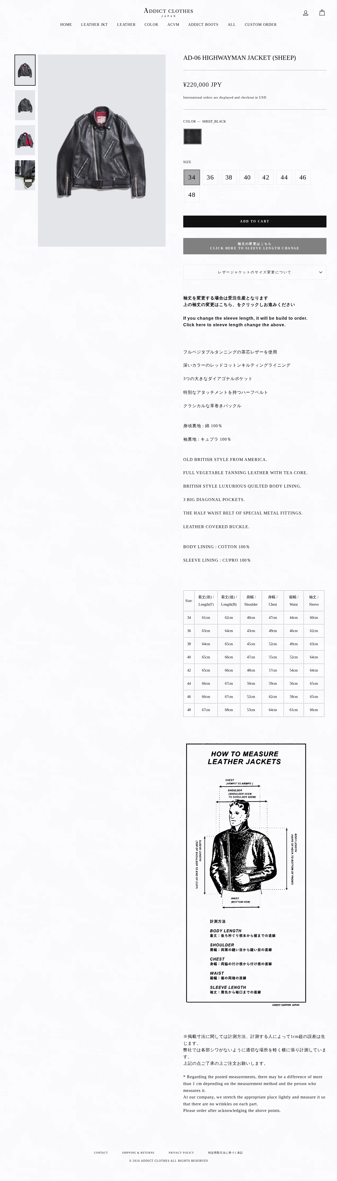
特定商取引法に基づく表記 (225, 1152)
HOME (66, 25)
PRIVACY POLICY (181, 1152)
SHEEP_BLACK (192, 136)
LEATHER (126, 25)
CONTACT (101, 1152)
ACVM (173, 25)
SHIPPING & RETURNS (138, 1152)
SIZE (187, 162)
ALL (232, 25)
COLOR (151, 25)
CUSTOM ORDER (261, 25)
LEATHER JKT (94, 25)
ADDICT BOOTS (203, 25)
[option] (102, 151)
